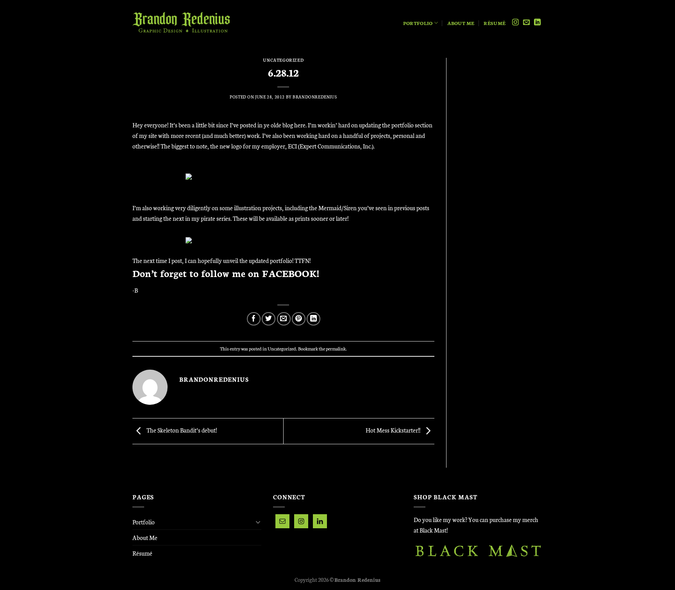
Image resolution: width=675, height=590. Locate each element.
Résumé (494, 23)
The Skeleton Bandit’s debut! (181, 430)
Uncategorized (283, 60)
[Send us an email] (526, 23)
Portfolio (417, 23)
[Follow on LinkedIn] (537, 23)
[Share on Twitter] (268, 319)
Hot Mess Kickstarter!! (393, 430)
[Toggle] (258, 522)
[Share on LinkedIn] (313, 319)
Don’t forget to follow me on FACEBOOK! (225, 272)
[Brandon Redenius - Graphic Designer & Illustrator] (181, 23)
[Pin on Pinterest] (298, 319)
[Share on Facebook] (254, 319)
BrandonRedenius (315, 97)
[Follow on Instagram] (515, 23)
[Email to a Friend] (284, 319)
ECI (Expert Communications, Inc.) (330, 146)
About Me (461, 23)
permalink (336, 348)
